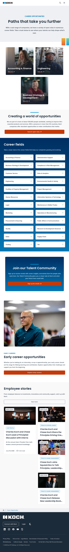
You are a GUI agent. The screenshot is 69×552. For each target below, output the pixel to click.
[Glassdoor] (22, 529)
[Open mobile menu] (64, 3)
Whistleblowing (7, 542)
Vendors (26, 542)
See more (34, 402)
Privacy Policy (6, 539)
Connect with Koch (10, 524)
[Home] (3, 510)
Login (24, 524)
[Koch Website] (30, 3)
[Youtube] (17, 529)
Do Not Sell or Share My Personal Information (50, 542)
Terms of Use (16, 539)
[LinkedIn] (4, 529)
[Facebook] (13, 529)
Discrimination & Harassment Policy (38, 539)
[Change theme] (30, 524)
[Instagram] (9, 529)
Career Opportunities (12, 510)
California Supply (18, 542)
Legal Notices (24, 539)
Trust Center (32, 542)
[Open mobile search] (60, 3)
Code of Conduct (54, 539)
